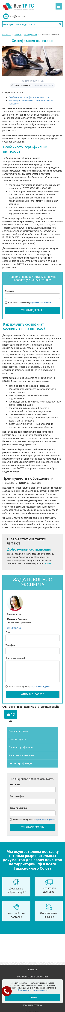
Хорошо (33, 997)
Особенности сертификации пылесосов (29, 97)
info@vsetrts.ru (17, 16)
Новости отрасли (17, 739)
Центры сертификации (20, 763)
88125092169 (14, 627)
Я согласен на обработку (29, 302)
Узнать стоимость (32, 827)
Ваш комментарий (15, 658)
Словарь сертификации (21, 747)
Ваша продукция (18, 807)
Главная (32, 969)
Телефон (9, 290)
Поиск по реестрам (18, 731)
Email (8, 632)
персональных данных (40, 302)
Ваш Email (15, 784)
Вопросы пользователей (21, 755)
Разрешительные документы (32, 976)
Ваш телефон (17, 796)
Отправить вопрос (32, 694)
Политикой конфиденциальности (32, 990)
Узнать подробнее (32, 310)
